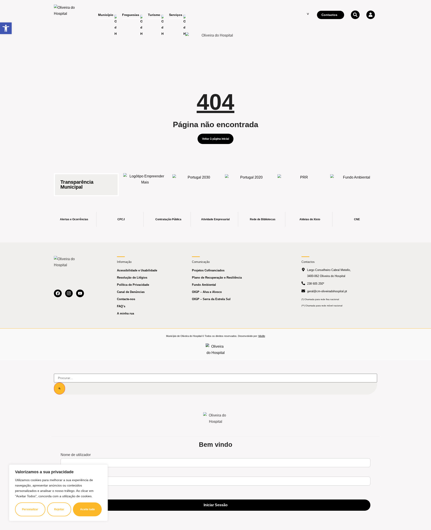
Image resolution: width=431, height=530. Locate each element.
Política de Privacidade (133, 284)
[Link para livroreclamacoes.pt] (216, 349)
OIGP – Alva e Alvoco (207, 292)
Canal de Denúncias (131, 292)
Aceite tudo (87, 509)
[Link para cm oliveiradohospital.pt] (66, 15)
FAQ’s (121, 306)
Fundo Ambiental (204, 284)
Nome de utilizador (76, 455)
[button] (6, 28)
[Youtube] (80, 293)
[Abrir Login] (370, 15)
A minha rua (125, 313)
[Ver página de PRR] (302, 182)
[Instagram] (69, 293)
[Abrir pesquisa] (355, 15)
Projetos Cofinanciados (208, 270)
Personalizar (30, 509)
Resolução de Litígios (132, 277)
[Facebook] (58, 293)
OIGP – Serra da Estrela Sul (211, 299)
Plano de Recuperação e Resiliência (217, 277)
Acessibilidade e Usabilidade (137, 270)
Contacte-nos (126, 299)
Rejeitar (59, 509)
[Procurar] (59, 388)
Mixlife (261, 336)
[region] (58, 493)
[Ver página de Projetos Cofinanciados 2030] (197, 182)
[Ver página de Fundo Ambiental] (355, 182)
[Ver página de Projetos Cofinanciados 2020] (249, 182)
